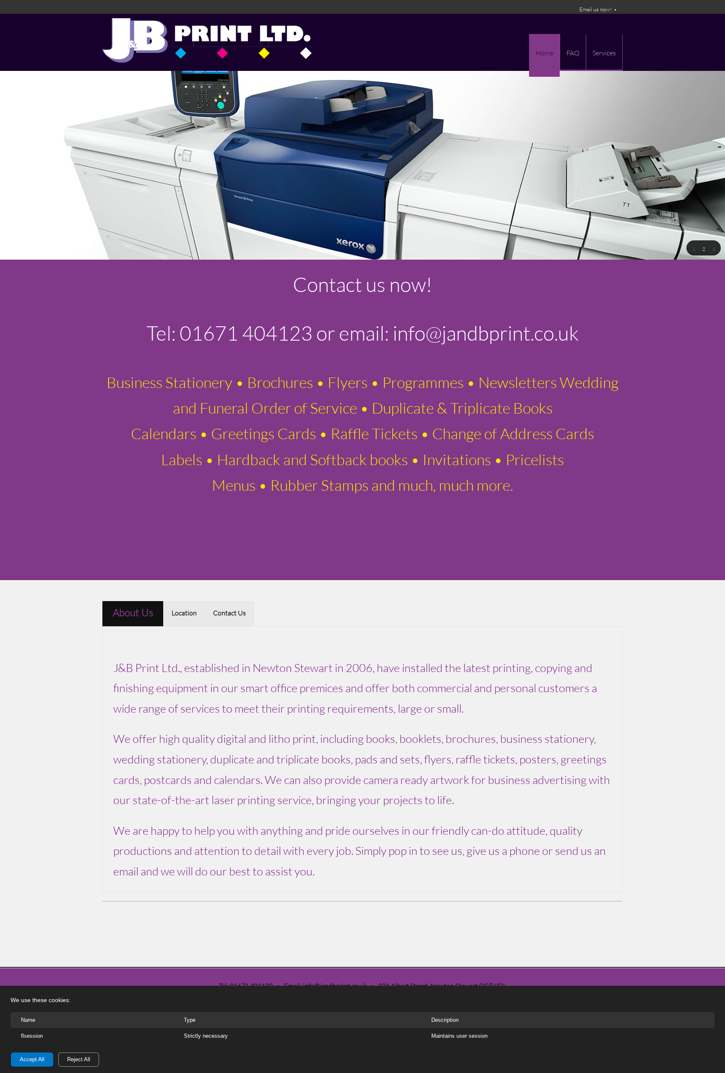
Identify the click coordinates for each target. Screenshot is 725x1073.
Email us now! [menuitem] (595, 9)
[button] (693, 248)
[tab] (132, 613)
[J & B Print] (207, 42)
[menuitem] (544, 55)
